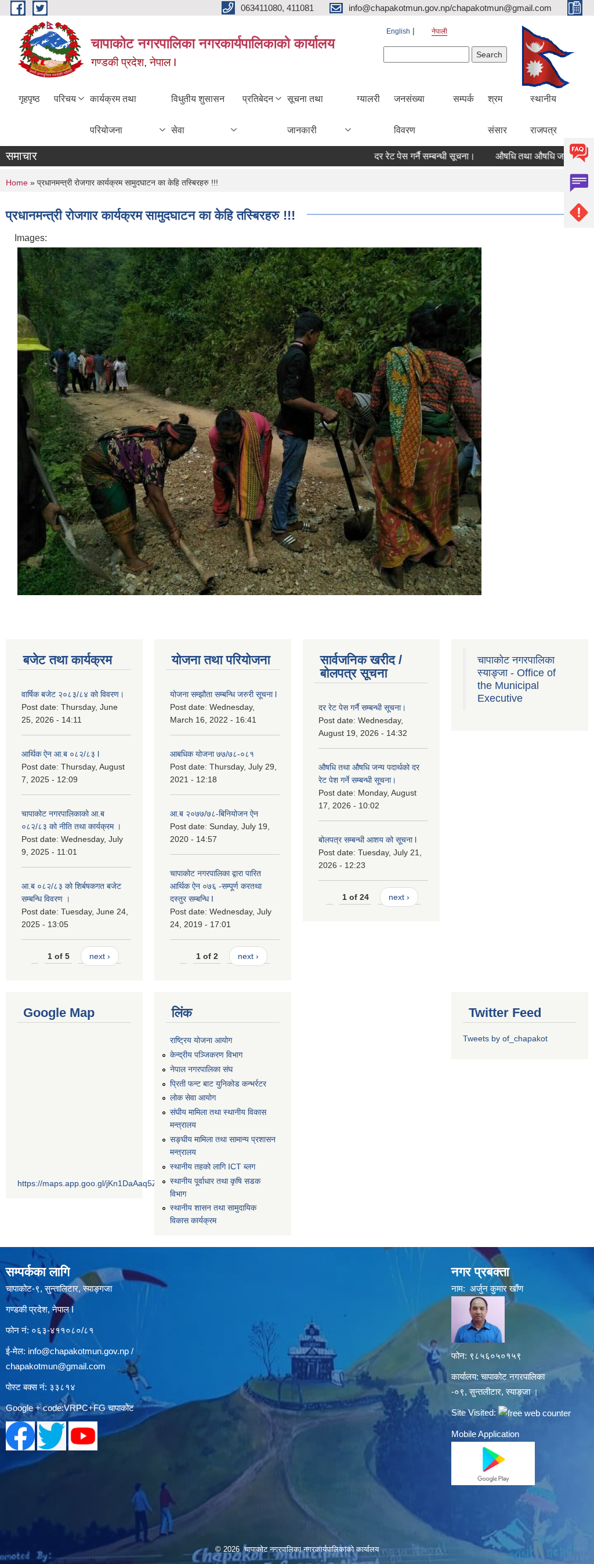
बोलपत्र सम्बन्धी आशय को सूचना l (367, 839)
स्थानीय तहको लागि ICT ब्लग (212, 1166)
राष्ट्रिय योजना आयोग (201, 1040)
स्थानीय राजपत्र (543, 114)
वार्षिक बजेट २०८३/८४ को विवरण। (72, 694)
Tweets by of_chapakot (505, 1038)
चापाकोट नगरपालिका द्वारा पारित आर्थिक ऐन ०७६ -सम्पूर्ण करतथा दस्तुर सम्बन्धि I (216, 886)
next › (99, 956)
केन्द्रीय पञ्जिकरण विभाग (206, 1054)
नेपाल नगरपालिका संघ (201, 1069)
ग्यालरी (368, 99)
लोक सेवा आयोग (193, 1097)
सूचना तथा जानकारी (305, 114)
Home (17, 182)
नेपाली (439, 31)
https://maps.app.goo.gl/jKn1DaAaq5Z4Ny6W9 (103, 1183)
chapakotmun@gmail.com (56, 1366)
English (398, 31)
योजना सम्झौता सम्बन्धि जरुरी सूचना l (223, 694)
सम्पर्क (463, 99)
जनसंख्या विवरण (409, 114)
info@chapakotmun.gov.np (78, 1351)
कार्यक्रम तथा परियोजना (113, 114)
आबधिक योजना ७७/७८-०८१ (212, 754)
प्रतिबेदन (257, 99)
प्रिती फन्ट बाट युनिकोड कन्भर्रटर (218, 1083)
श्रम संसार (497, 114)
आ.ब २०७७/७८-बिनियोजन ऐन (214, 813)
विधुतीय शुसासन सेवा (197, 114)
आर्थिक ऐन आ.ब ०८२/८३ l (60, 754)
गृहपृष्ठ (29, 99)
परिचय (65, 99)
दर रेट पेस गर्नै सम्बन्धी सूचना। (400, 156)
